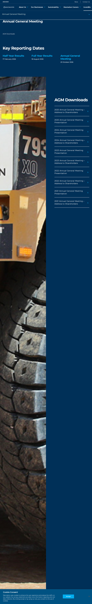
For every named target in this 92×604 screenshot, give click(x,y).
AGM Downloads (9, 34)
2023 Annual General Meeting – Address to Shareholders (69, 161)
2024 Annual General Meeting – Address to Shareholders (69, 141)
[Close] (89, 596)
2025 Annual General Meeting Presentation (68, 121)
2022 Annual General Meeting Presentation (68, 172)
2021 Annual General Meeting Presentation (68, 192)
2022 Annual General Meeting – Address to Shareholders (69, 182)
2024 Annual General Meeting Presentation (68, 131)
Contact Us (86, 2)
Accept (68, 596)
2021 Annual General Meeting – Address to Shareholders (69, 202)
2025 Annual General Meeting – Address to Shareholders (69, 111)
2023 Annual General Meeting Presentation (68, 151)
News (76, 2)
